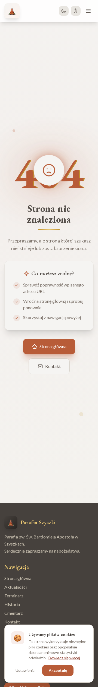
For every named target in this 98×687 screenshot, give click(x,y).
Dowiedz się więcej (64, 658)
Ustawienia (25, 670)
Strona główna (17, 578)
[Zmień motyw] (64, 11)
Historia (12, 604)
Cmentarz (13, 613)
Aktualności (15, 587)
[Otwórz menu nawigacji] (88, 10)
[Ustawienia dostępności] (76, 11)
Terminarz (13, 595)
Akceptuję (58, 670)
